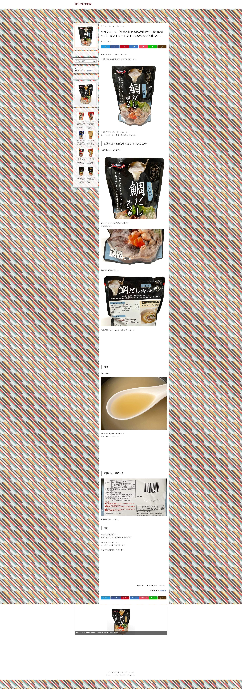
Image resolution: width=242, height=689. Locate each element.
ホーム (104, 26)
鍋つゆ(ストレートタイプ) (157, 585)
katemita (163, 590)
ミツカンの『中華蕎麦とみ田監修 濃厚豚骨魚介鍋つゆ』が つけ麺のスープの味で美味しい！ (81, 180)
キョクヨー (122, 26)
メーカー (112, 26)
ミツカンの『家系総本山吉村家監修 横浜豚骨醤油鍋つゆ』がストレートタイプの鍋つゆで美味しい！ (90, 125)
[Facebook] (114, 46)
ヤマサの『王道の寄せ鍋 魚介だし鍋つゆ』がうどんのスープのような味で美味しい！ (81, 143)
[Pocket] (143, 46)
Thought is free (131, 675)
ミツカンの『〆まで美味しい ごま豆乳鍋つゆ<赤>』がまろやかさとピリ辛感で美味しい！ (81, 124)
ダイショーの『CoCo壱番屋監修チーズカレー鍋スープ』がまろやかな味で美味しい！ (90, 143)
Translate (89, 70)
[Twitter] (105, 46)
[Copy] (161, 46)
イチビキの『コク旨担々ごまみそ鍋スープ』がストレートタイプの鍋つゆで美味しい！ (90, 161)
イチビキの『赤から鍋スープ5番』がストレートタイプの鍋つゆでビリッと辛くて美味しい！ (81, 161)
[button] (78, 92)
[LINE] (152, 46)
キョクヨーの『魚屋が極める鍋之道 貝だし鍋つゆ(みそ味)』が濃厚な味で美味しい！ (90, 180)
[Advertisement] (121, 14)
